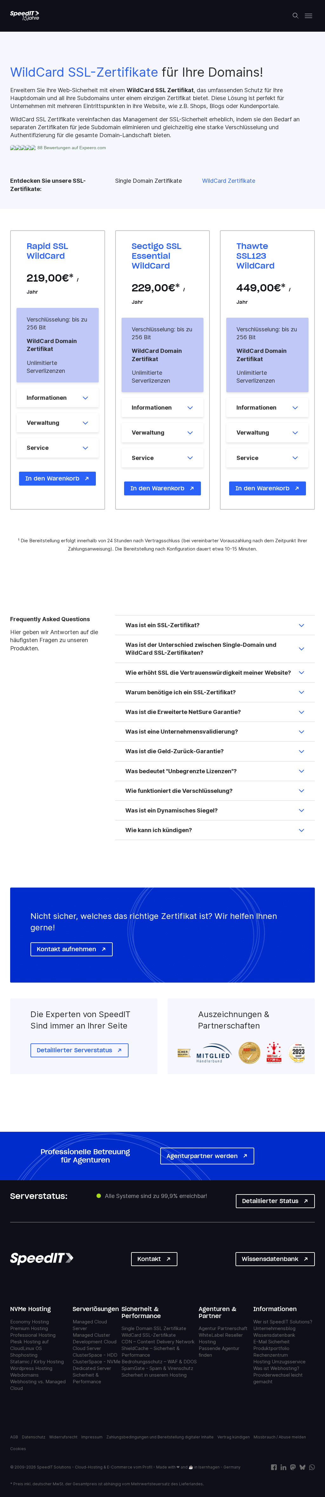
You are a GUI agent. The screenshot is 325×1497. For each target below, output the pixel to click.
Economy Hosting (29, 1321)
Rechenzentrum (270, 1355)
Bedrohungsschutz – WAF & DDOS (159, 1362)
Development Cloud (94, 1341)
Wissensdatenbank (270, 1258)
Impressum (92, 1437)
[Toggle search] (295, 16)
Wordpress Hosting (31, 1368)
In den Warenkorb (52, 478)
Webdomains (24, 1375)
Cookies (18, 1448)
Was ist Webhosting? (276, 1368)
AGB (14, 1437)
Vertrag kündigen (233, 1437)
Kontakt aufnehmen (66, 949)
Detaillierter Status (270, 1201)
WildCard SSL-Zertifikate (149, 1335)
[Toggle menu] (308, 16)
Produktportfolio (271, 1348)
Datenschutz (33, 1437)
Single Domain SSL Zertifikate (154, 1328)
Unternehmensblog (274, 1328)
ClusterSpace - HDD (95, 1355)
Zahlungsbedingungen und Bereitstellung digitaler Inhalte (160, 1437)
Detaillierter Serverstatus (74, 1050)
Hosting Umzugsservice (279, 1361)
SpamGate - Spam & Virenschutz (157, 1368)
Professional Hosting (33, 1335)
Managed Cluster (91, 1335)
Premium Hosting (29, 1328)
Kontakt (149, 1258)
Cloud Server (87, 1348)
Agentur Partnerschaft (223, 1328)
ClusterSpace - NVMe (97, 1361)
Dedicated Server (92, 1368)
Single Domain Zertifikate (148, 180)
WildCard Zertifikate (228, 180)
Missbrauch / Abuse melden (280, 1437)
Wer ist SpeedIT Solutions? (282, 1321)
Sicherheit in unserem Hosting (154, 1375)
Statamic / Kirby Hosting (37, 1361)
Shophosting (23, 1355)
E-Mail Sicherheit (271, 1341)
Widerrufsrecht (63, 1437)
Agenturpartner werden (202, 1155)
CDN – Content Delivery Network (158, 1342)
